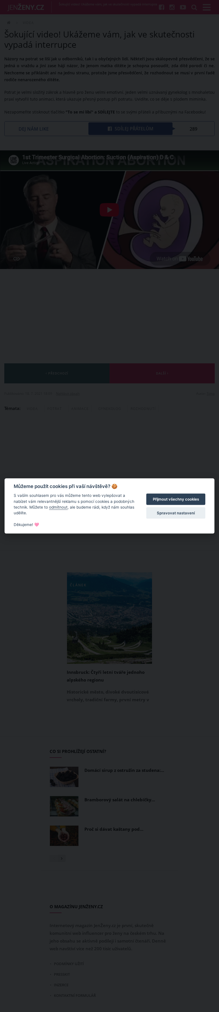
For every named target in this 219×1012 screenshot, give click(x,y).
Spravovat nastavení (176, 513)
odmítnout (58, 507)
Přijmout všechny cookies (176, 499)
